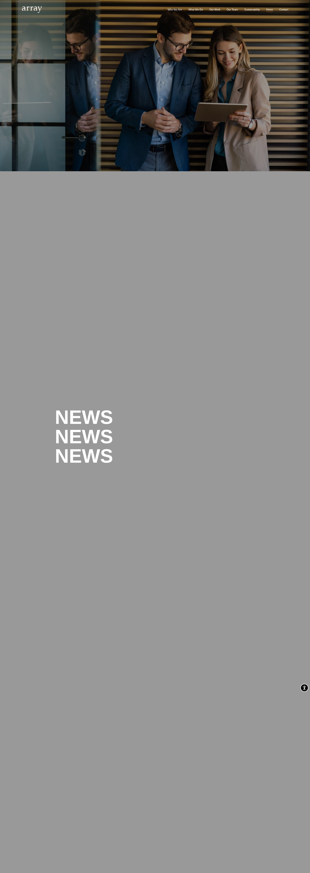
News (269, 9)
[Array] (32, 9)
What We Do (195, 9)
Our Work (214, 9)
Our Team (232, 9)
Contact (283, 9)
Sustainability (252, 9)
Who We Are (175, 9)
